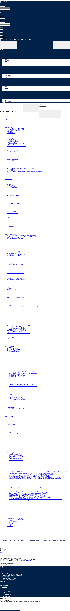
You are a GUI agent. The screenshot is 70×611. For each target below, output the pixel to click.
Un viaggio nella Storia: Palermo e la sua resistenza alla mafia (16, 330)
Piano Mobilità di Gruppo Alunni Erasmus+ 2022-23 (15, 396)
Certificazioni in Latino (10, 436)
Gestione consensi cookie (6, 593)
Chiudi (2, 29)
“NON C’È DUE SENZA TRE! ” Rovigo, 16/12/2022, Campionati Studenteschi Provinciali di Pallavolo (26, 500)
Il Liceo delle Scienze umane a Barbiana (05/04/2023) (15, 335)
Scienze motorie (7, 444)
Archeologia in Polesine (10, 183)
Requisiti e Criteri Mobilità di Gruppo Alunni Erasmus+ (16, 397)
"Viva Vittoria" (9, 134)
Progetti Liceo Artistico (8, 127)
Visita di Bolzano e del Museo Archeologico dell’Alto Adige (16, 254)
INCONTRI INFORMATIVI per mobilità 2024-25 (15, 518)
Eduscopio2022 (9, 215)
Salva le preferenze (8, 565)
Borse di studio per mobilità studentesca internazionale (15, 277)
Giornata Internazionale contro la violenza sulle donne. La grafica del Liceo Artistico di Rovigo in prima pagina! (25, 171)
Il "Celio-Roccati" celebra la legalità (12, 150)
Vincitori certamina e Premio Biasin (12, 213)
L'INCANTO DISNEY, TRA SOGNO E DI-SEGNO (15, 129)
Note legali (4, 588)
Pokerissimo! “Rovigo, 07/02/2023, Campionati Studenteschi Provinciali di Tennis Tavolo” (23, 498)
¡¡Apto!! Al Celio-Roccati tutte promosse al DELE (15, 250)
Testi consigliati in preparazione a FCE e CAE (18, 434)
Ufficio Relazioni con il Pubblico (7, 589)
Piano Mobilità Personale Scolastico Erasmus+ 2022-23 (15, 398)
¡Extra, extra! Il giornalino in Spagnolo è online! (14, 251)
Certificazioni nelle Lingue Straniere (12, 424)
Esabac (10, 288)
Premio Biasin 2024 (10, 185)
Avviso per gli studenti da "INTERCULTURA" (16, 519)
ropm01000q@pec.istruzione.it (13, 575)
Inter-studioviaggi (11, 523)
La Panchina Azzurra (10, 137)
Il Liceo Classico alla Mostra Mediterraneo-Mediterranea (16, 180)
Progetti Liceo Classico (8, 179)
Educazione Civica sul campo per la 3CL (13, 252)
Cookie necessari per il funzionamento (6, 563)
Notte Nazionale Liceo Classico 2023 (13, 195)
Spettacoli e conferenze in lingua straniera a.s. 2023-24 (15, 297)
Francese (10, 314)
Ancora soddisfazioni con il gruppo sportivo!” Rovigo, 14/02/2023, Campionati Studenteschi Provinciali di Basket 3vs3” (28, 496)
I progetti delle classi (42, 106)
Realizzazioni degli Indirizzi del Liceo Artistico (14, 149)
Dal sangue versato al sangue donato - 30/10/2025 (15, 326)
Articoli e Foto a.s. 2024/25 (11, 452)
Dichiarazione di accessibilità (7, 590)
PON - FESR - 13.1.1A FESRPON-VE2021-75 (14, 352)
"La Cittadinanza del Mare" (11, 133)
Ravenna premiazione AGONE (12, 187)
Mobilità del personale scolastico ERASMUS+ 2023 (15, 376)
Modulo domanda (11, 226)
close (1, 49)
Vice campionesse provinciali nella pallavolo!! (16, 460)
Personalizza (3, 555)
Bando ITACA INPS (12, 520)
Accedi (2, 2)
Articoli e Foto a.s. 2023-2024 (12, 469)
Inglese (10, 305)
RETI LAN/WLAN (10, 347)
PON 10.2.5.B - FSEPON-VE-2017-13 (13, 348)
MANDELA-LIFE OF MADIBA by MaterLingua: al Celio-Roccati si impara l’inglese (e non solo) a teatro (28, 306)
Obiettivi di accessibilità (6, 591)
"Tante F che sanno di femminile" (12, 145)
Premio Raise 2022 (12, 170)
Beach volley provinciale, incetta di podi (15, 455)
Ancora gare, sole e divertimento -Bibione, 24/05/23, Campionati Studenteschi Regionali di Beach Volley (26, 490)
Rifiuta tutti (9, 555)
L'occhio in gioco (9, 338)
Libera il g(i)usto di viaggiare (11, 337)
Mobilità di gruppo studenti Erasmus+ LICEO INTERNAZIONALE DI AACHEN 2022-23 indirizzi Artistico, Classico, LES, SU (28, 395)
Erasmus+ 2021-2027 (42, 107)
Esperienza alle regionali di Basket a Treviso (16, 457)
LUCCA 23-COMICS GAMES (12, 136)
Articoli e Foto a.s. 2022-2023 (12, 486)
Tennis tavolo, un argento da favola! (14, 453)
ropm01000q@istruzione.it (13, 574)
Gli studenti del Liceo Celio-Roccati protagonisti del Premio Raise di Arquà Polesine (20, 168)
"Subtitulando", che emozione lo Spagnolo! (16, 264)
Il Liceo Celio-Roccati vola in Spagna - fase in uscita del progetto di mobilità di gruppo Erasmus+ (24, 372)
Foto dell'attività (11, 160)
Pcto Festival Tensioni (10, 217)
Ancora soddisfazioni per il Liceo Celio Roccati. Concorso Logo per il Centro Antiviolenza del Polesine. (23, 148)
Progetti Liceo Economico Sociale (10, 234)
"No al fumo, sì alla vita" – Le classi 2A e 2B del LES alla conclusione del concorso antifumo (22, 236)
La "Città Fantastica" (10, 132)
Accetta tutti (16, 555)
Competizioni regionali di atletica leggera (15, 454)
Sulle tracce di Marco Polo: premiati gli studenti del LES (16, 237)
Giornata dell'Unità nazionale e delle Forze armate (15, 238)
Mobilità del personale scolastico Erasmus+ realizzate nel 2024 (17, 363)
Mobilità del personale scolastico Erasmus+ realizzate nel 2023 (17, 375)
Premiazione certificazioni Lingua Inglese (13, 276)
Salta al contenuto (3, 0)
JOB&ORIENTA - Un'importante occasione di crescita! (16, 130)
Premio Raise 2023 (12, 169)
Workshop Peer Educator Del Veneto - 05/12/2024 (15, 331)
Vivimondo (10, 524)
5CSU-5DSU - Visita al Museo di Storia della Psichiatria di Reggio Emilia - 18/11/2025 (21, 323)
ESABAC (8, 287)
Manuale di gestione (10, 525)
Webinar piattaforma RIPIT (11, 536)
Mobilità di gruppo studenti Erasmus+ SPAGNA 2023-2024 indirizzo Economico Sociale (21, 371)
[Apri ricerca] (61, 45)
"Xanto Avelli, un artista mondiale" (12, 141)
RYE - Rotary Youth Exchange (14, 521)
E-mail (11, 23)
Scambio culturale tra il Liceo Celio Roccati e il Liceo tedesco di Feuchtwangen (19, 278)
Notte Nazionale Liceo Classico (14, 203)
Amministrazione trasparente (7, 594)
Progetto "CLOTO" (10, 138)
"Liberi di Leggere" (10, 131)
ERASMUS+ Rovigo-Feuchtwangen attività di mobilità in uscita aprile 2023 (21, 385)
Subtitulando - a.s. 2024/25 (13, 265)
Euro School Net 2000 (10, 407)
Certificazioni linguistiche (9, 416)
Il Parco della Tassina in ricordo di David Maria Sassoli (15, 135)
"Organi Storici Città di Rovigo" (12, 144)
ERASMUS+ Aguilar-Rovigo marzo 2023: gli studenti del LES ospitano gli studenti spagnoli (24, 373)
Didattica (40, 105)
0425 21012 (6, 573)
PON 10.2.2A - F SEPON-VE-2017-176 (13, 349)
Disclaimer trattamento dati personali (6, 602)
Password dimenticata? (4, 10)
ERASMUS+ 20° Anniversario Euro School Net (16, 408)
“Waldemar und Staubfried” (13, 275)
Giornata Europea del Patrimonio (18, 212)
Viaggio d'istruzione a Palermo (11, 240)
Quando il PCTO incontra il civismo (12, 159)
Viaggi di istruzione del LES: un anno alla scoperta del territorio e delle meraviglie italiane (21, 235)
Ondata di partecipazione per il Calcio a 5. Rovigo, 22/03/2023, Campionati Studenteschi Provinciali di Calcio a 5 (27, 495)
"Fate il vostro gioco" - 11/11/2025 (12, 324)
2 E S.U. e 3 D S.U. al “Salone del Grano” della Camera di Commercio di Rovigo (20, 336)
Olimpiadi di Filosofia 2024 (11, 184)
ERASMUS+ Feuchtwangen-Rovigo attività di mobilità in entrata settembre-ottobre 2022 (23, 386)
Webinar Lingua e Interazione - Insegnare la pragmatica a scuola (17, 535)
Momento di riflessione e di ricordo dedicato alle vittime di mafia (17, 328)
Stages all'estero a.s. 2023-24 (11, 289)
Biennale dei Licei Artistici (11, 151)
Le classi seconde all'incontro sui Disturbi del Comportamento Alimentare (18, 333)
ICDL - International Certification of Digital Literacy (13, 501)
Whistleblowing (5, 592)
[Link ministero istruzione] (4, 1)
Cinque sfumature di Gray (11, 142)
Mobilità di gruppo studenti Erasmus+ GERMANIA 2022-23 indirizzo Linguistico (20, 384)
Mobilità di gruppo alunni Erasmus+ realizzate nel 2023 (15, 374)
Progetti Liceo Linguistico (9, 249)
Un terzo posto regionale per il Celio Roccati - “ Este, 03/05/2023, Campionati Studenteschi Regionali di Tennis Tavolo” (28, 493)
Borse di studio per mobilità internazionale (13, 255)
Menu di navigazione (58, 117)
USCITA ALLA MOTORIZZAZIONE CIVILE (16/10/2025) (17, 327)
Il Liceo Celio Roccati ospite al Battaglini (15, 461)
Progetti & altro (9, 263)
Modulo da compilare (10, 526)
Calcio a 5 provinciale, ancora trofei (14, 459)
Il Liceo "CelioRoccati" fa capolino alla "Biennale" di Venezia (17, 139)
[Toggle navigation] (8, 45)
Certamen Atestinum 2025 (11, 182)
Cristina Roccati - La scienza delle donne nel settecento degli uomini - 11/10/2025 (20, 325)
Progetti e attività (7, 537)
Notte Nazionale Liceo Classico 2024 (17, 211)
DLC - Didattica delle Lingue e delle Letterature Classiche (14, 502)
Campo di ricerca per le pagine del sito (6, 111)
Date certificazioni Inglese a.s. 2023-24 (17, 433)
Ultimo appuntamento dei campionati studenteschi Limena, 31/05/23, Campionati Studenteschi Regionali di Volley (27, 487)
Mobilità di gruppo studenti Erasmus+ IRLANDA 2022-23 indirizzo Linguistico (20, 394)
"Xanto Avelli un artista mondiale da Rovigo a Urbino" (15, 143)
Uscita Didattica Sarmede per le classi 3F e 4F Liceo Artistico (16, 146)
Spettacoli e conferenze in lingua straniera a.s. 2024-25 (15, 273)
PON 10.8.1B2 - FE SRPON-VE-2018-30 (13, 350)
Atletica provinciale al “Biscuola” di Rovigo (16, 456)
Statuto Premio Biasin (10, 225)
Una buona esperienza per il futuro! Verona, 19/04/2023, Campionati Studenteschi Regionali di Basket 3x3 (26, 494)
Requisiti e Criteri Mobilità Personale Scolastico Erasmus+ (16, 399)
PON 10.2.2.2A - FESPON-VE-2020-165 (13, 351)
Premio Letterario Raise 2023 (11, 140)
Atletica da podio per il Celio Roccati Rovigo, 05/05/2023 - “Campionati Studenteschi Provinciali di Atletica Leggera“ (28, 492)
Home (40, 104)
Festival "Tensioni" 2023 (11, 186)
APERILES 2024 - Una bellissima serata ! (13, 239)
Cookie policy (4, 587)
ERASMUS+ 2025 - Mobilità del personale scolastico (15, 362)
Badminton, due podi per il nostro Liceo (15, 458)
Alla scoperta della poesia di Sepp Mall (13, 253)
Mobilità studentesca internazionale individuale (12, 510)
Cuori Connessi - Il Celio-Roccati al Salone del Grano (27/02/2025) (17, 329)
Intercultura (10, 522)
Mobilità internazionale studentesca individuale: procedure (16, 279)
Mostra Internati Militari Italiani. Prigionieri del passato (15, 128)
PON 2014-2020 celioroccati (9, 346)
